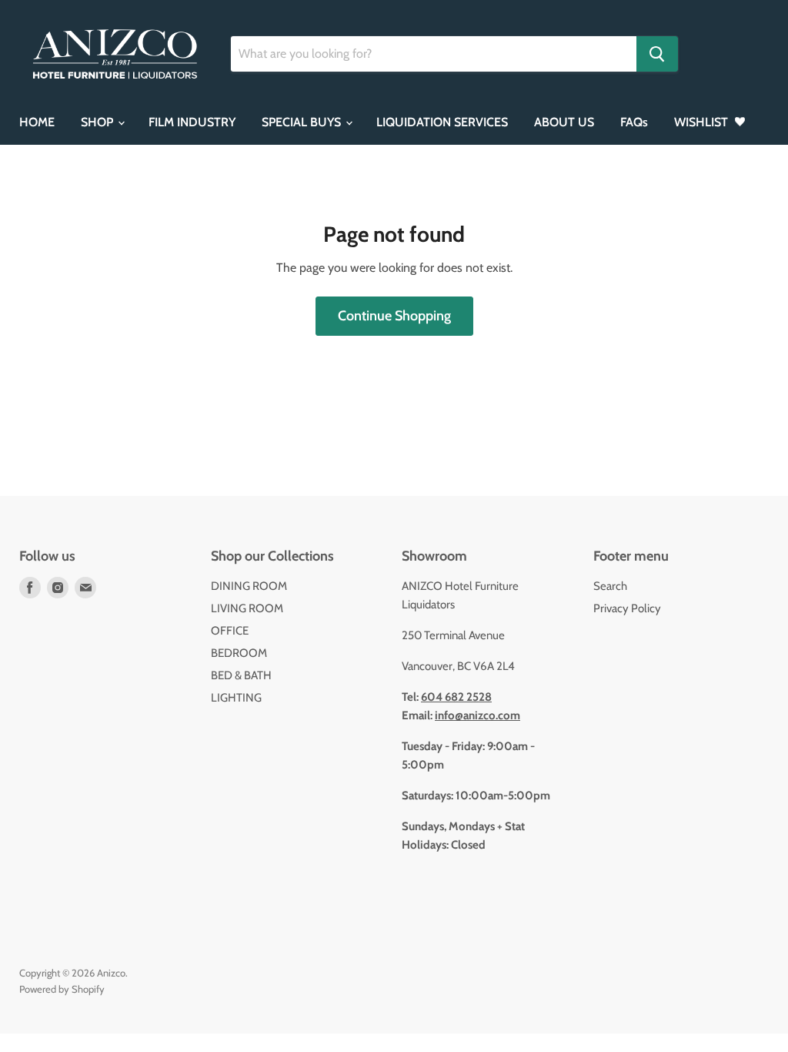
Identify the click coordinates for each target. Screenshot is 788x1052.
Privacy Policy (627, 608)
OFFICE (230, 631)
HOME (37, 122)
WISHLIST (702, 122)
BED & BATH (241, 675)
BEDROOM (239, 653)
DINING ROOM (249, 586)
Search (610, 586)
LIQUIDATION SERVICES (442, 122)
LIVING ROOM (247, 608)
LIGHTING (236, 698)
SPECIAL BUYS (303, 122)
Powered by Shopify (62, 989)
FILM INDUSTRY (192, 122)
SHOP (98, 122)
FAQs (634, 122)
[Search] (657, 54)
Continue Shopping (394, 315)
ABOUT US (564, 122)
